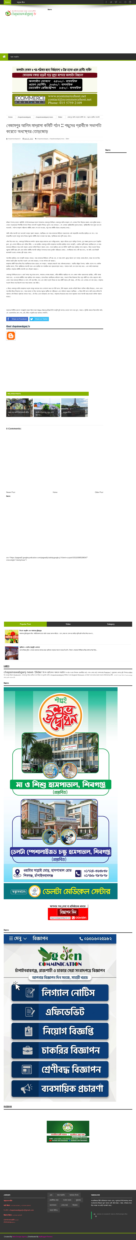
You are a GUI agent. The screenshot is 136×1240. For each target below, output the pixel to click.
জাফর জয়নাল (96, 675)
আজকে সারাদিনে (59, 672)
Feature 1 (107, 672)
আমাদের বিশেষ (73, 1195)
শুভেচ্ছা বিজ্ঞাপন (121, 675)
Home (55, 492)
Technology (128, 675)
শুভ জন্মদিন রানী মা (45, 675)
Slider (67, 139)
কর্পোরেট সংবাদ (89, 675)
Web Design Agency (19, 1237)
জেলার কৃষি (120, 672)
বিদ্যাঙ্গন (75, 1205)
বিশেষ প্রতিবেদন (48, 672)
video (130, 672)
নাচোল (101, 675)
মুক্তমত (78, 1200)
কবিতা (5, 677)
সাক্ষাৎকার (100, 672)
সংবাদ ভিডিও (54, 1210)
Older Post (99, 492)
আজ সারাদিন (14, 56)
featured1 (17, 675)
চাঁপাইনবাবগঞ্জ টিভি (108, 675)
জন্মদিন (8, 677)
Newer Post (10, 492)
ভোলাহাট (116, 675)
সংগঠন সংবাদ (69, 672)
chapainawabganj (42, 139)
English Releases (78, 675)
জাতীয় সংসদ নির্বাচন (36, 675)
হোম (51, 1195)
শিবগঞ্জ (126, 672)
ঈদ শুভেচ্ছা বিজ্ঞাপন (9, 675)
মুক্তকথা (114, 672)
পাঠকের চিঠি (12, 677)
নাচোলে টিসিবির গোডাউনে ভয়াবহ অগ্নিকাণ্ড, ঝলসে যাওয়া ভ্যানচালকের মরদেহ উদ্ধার (43, 2)
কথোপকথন (53, 1205)
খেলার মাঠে (94, 672)
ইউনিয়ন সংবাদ (67, 675)
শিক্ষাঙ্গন (76, 672)
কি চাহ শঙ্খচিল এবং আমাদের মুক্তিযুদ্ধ (31, 631)
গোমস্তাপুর (24, 675)
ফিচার (29, 675)
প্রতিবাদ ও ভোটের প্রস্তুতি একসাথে (30, 647)
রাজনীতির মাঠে (83, 672)
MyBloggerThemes (45, 1237)
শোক (89, 672)
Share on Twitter (41, 319)
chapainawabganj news (56, 139)
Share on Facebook (19, 319)
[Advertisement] (92, 30)
